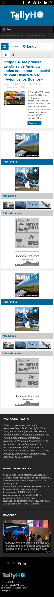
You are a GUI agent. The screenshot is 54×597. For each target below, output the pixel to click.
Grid (6, 55)
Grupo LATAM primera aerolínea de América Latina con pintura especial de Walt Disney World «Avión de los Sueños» (27, 70)
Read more (34, 123)
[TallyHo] (27, 15)
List (13, 55)
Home (14, 46)
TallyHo (18, 84)
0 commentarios (11, 87)
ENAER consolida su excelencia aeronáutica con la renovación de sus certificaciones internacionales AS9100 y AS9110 (26, 489)
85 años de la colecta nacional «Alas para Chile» (26, 475)
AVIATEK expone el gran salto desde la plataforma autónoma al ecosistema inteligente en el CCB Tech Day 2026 (27, 480)
